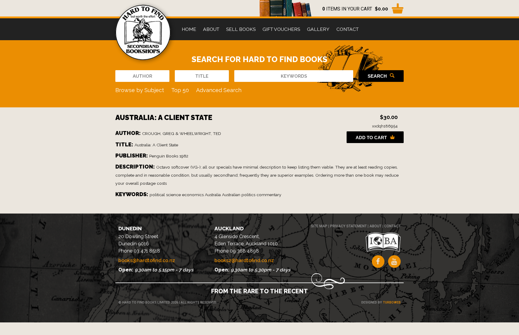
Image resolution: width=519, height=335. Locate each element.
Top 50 (180, 90)
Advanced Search (218, 90)
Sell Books (241, 29)
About (211, 29)
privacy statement (348, 226)
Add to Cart (371, 137)
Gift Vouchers (281, 29)
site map (319, 226)
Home (189, 29)
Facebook (378, 261)
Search (377, 76)
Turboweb (392, 302)
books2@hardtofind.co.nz (244, 260)
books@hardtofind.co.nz (146, 260)
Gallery (318, 29)
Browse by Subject (139, 90)
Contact (347, 29)
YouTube (394, 261)
